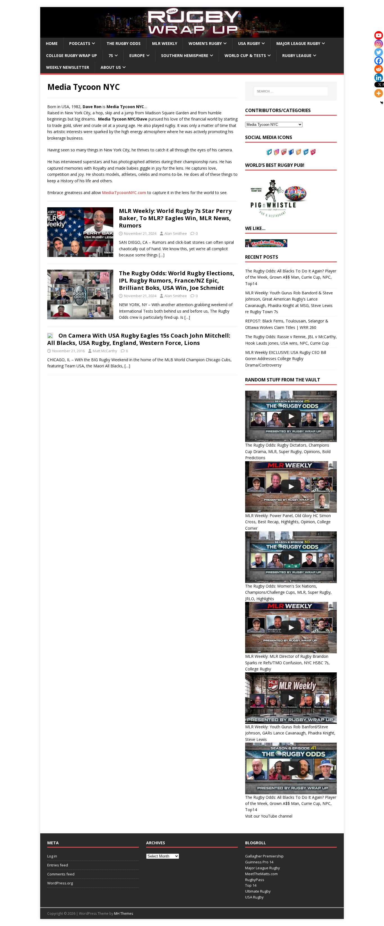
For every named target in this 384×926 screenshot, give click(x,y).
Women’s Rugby (205, 43)
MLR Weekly (164, 43)
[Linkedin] (378, 77)
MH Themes (123, 913)
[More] (378, 93)
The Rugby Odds (124, 43)
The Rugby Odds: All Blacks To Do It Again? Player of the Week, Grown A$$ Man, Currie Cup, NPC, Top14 (290, 277)
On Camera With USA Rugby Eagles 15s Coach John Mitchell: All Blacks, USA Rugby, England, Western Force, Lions (138, 339)
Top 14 (250, 885)
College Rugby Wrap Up (71, 55)
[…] (161, 255)
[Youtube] (378, 35)
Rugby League (296, 55)
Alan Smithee (175, 233)
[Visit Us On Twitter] (269, 151)
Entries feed (57, 865)
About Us (111, 67)
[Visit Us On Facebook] (291, 151)
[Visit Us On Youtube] (283, 151)
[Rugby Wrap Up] (192, 34)
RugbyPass (254, 879)
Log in (52, 856)
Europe (137, 55)
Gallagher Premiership (264, 856)
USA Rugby (249, 43)
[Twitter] (378, 52)
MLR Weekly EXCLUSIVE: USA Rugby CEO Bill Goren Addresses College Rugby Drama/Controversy (285, 359)
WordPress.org (60, 883)
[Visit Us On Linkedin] (305, 151)
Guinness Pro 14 (259, 861)
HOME (52, 43)
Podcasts (79, 43)
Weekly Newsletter (67, 67)
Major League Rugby (298, 43)
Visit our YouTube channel (268, 816)
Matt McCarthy (105, 350)
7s (111, 55)
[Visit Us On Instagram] (276, 151)
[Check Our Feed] (298, 151)
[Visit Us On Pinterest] (313, 151)
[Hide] (382, 103)
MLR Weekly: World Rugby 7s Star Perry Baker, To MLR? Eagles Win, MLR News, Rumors (175, 218)
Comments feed (60, 874)
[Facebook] (378, 60)
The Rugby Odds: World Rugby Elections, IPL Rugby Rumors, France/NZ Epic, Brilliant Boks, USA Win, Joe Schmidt (176, 280)
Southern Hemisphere (184, 55)
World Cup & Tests (245, 55)
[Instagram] (378, 44)
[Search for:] (291, 91)
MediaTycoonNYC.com (124, 192)
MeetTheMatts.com (261, 873)
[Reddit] (378, 69)
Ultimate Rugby (258, 891)
